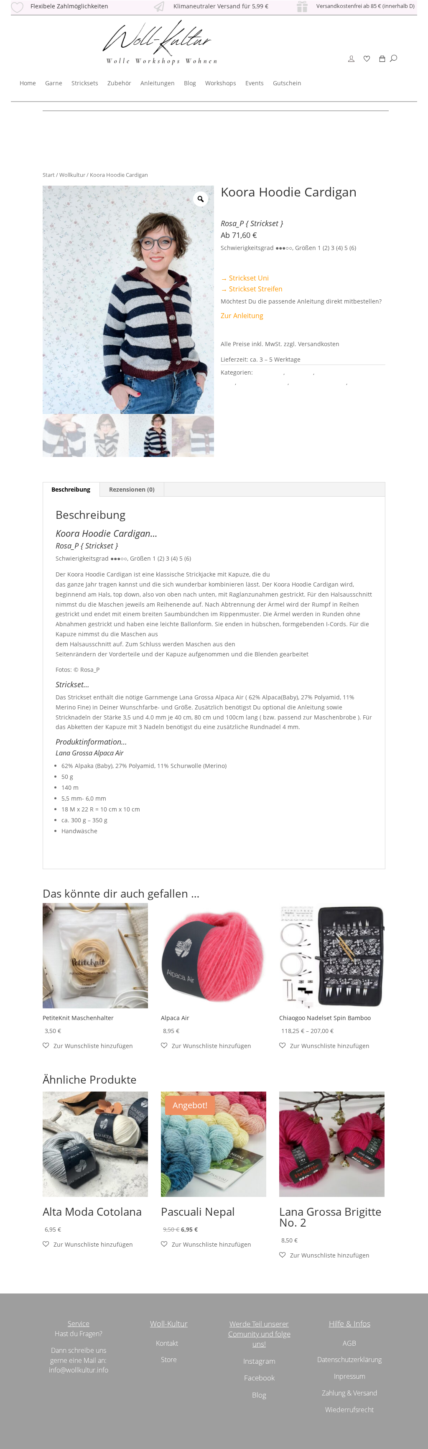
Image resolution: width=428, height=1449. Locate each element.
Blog (190, 83)
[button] (88, 1046)
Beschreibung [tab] (70, 489)
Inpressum (349, 1376)
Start (49, 175)
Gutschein (287, 83)
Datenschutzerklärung (349, 1359)
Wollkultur (72, 175)
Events (254, 83)
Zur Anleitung (242, 315)
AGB (349, 1343)
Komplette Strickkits (318, 382)
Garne (53, 83)
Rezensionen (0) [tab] (132, 489)
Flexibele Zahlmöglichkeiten (69, 6)
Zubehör (119, 83)
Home (28, 83)
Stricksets (84, 83)
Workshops (220, 83)
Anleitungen (157, 83)
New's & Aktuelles (263, 382)
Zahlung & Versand (349, 1393)
